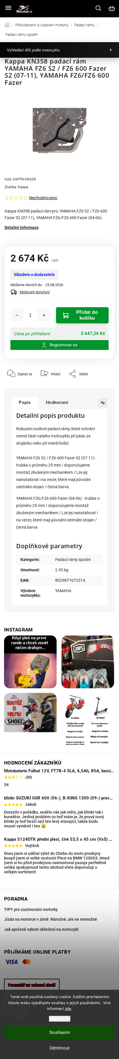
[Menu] (8, 8)
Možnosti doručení (35, 292)
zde (68, 1008)
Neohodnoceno (43, 198)
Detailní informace (22, 227)
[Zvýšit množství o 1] (44, 315)
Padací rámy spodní (73, 559)
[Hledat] (98, 8)
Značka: (16, 187)
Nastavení (59, 1019)
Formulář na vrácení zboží (31, 985)
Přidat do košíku (87, 315)
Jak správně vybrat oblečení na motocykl (41, 929)
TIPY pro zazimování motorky (31, 909)
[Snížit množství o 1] (16, 315)
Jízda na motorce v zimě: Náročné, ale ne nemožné (50, 919)
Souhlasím (59, 1032)
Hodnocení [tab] (57, 402)
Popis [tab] (25, 402)
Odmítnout (59, 1048)
